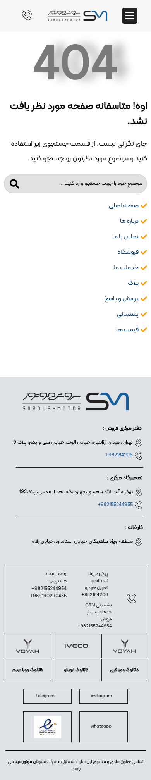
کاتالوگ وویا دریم (27, 669)
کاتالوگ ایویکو (76, 669)
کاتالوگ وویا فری (124, 669)
